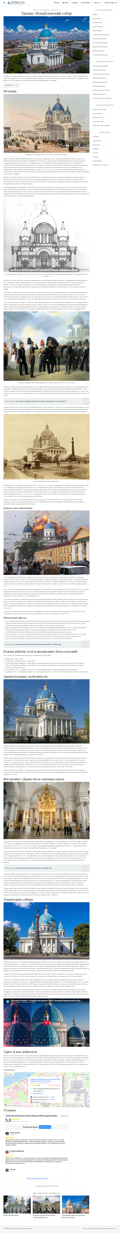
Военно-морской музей (100, 43)
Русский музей (97, 22)
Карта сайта (86, 1228)
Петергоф (96, 136)
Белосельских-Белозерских (101, 90)
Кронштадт (96, 145)
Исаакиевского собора (19, 846)
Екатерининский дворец (100, 66)
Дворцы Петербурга (105, 62)
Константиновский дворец (101, 74)
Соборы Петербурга (104, 105)
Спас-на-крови (97, 113)
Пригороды (109, 3)
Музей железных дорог (100, 47)
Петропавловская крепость (101, 34)
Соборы (75, 3)
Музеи (56, 3)
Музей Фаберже (98, 26)
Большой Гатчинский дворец (102, 98)
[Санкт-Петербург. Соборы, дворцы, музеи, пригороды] (15, 3)
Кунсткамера (97, 18)
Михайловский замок (99, 78)
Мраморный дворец (99, 86)
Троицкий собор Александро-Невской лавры (74, 1216)
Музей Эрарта (97, 30)
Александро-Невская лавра (101, 125)
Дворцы (65, 3)
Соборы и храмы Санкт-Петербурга (46, 10)
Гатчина (95, 153)
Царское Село (97, 141)
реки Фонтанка (46, 169)
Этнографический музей (100, 55)
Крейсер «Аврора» (98, 51)
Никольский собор (11, 1215)
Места (97, 3)
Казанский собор (98, 117)
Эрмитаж (95, 14)
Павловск (96, 149)
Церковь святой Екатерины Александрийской (44, 1216)
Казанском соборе (27, 494)
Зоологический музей (99, 38)
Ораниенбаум (97, 161)
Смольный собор (98, 121)
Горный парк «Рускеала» (100, 165)
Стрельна (96, 157)
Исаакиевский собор (99, 109)
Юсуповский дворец (99, 70)
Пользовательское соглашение (100, 1228)
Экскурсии (85, 3)
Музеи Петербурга (104, 10)
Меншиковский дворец (100, 82)
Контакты (112, 1228)
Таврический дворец (99, 94)
